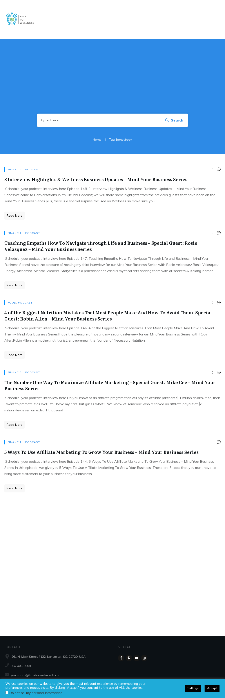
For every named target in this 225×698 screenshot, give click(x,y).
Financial (15, 169)
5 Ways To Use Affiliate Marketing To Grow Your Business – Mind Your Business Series (101, 452)
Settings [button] (193, 688)
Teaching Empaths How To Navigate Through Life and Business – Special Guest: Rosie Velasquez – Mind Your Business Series (100, 245)
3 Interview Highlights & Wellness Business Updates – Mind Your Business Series (95, 179)
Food (11, 302)
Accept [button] (212, 688)
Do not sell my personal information (35, 693)
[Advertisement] (112, 80)
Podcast (32, 169)
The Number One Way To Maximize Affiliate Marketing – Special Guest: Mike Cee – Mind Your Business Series (110, 385)
